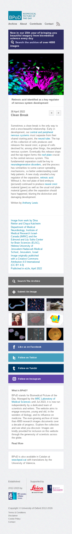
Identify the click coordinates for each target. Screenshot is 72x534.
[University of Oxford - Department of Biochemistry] (55, 489)
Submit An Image (27, 291)
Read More (17, 443)
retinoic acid (46, 177)
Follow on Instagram (29, 379)
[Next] (58, 113)
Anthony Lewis (30, 203)
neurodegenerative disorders (26, 164)
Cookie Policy (14, 519)
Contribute (36, 23)
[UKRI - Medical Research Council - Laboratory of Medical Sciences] (17, 496)
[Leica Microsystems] (37, 489)
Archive (12, 23)
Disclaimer (13, 516)
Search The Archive (29, 281)
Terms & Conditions (17, 512)
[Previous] (51, 113)
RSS (57, 23)
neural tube (44, 138)
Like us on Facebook (30, 347)
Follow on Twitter (27, 357)
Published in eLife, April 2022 (26, 268)
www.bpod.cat (19, 460)
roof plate (47, 155)
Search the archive (27, 42)
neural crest (51, 184)
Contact (49, 23)
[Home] (23, 15)
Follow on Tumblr (27, 368)
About (23, 23)
